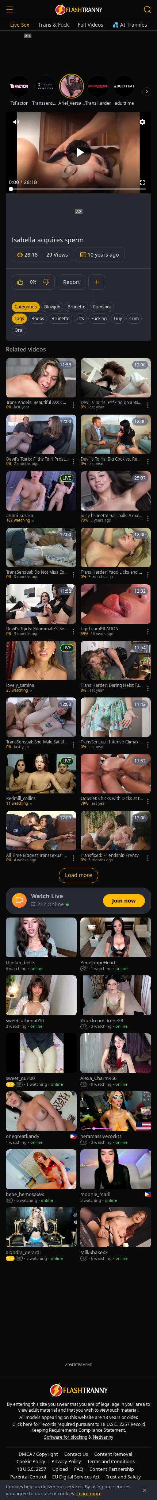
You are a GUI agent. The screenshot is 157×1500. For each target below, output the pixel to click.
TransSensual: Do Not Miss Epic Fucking (37, 572)
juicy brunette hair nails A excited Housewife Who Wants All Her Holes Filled (111, 516)
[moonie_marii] (115, 1176)
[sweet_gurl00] (41, 1060)
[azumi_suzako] (41, 497)
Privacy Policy (66, 1461)
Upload (60, 1469)
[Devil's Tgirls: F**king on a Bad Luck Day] (116, 384)
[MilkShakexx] (115, 1234)
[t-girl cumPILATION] (116, 610)
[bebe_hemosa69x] (41, 1176)
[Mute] (16, 122)
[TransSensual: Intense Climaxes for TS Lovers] (116, 723)
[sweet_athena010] (41, 1002)
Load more (78, 875)
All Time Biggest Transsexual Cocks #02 (36, 855)
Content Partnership (111, 1469)
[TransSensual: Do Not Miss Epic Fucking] (41, 554)
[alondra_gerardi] (41, 1234)
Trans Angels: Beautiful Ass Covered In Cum (37, 402)
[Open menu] (9, 9)
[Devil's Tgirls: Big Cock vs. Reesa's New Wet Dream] (116, 441)
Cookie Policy (30, 1461)
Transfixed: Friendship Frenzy (110, 855)
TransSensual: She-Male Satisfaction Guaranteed (36, 742)
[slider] (78, 189)
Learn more (89, 1493)
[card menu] (73, 405)
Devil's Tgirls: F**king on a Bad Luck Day (111, 402)
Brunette (76, 307)
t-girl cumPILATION (100, 629)
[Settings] (142, 122)
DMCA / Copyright (38, 1454)
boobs (37, 318)
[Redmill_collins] (41, 780)
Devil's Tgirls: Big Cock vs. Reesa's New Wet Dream (111, 459)
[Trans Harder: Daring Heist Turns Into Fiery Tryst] (116, 667)
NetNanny (103, 1437)
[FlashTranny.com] (78, 9)
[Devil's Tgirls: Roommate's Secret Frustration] (41, 610)
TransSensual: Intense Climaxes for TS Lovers (111, 742)
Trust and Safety (123, 1476)
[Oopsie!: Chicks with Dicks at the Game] (116, 780)
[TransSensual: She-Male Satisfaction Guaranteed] (41, 723)
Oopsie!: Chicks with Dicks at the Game (111, 798)
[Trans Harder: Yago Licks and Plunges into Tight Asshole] (116, 554)
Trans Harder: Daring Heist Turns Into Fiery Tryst (111, 685)
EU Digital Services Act (76, 1476)
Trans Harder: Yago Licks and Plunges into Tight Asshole (111, 572)
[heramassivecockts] (115, 1118)
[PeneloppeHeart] (115, 945)
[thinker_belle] (41, 945)
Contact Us (76, 1454)
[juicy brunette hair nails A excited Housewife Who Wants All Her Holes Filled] (116, 497)
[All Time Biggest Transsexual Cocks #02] (41, 837)
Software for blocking (65, 1437)
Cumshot (102, 307)
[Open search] (147, 9)
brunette (60, 318)
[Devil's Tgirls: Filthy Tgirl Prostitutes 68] (41, 441)
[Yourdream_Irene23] (115, 1002)
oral (19, 330)
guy (118, 318)
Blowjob (52, 307)
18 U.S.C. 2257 (31, 1469)
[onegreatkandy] (41, 1118)
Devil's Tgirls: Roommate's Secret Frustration (37, 629)
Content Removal (113, 1454)
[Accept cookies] (144, 1490)
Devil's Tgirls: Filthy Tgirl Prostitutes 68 (37, 459)
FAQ (78, 1469)
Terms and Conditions (111, 1461)
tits (80, 318)
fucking (99, 318)
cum (134, 318)
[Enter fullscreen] (142, 182)
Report (71, 281)
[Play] (78, 152)
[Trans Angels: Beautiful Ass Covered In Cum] (41, 384)
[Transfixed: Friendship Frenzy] (116, 837)
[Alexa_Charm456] (115, 1060)
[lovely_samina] (41, 667)
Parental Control (28, 1476)
